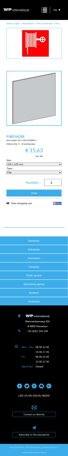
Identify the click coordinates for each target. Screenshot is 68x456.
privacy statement (49, 447)
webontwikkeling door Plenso (34, 452)
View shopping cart (21, 203)
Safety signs (13, 23)
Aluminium (28, 23)
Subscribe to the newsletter (34, 434)
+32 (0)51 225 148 (37, 331)
